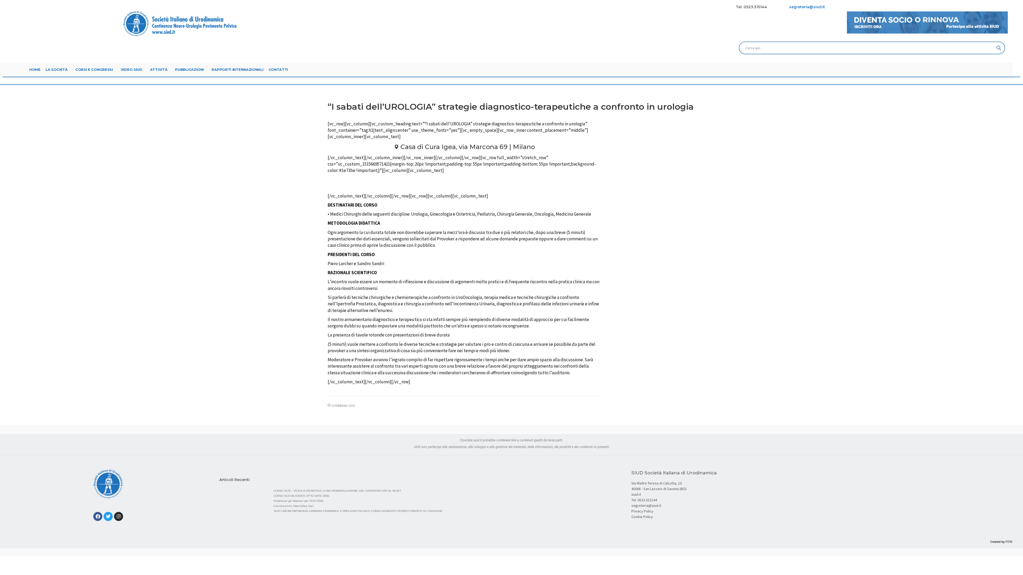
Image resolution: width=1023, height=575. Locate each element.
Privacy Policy (642, 511)
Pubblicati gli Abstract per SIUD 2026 (298, 501)
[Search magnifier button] (998, 48)
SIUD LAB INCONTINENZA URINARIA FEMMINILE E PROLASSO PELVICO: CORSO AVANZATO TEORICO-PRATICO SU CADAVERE (358, 511)
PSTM (1008, 542)
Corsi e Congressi (94, 69)
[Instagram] (118, 516)
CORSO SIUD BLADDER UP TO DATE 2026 (301, 496)
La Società (57, 69)
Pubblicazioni (189, 69)
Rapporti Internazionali (237, 69)
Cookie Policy (642, 516)
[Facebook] (97, 516)
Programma (467, 183)
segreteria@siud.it (646, 505)
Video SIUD (131, 69)
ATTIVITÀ (159, 69)
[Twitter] (108, 516)
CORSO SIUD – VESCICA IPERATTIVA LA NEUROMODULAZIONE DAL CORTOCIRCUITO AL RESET (337, 490)
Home (34, 69)
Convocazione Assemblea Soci (294, 506)
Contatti (278, 69)
